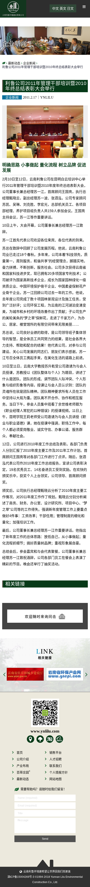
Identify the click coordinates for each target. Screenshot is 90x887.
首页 (20, 752)
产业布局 (23, 766)
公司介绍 (23, 759)
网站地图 (55, 779)
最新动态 (23, 779)
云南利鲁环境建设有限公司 (13, 9)
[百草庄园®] (40, 739)
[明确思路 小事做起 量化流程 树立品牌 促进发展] (45, 108)
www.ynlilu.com (45, 731)
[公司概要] (30, 739)
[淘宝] (50, 739)
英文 (63, 8)
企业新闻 (12, 97)
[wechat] (45, 713)
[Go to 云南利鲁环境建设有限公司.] (3, 63)
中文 (55, 8)
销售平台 (55, 752)
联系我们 (55, 766)
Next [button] (86, 675)
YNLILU (47, 97)
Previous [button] (4, 675)
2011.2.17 (30, 97)
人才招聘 (55, 759)
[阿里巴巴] (59, 739)
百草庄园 (23, 772)
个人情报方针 (58, 772)
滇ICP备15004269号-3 (20, 876)
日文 (70, 8)
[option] (50, 674)
